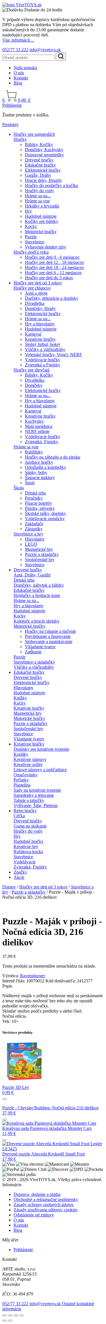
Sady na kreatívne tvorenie (37, 790)
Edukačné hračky (40, 165)
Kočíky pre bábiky (41, 221)
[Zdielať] (16, 1315)
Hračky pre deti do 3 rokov (49, 277)
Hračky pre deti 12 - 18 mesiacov (54, 262)
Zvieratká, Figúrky (41, 441)
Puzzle (31, 236)
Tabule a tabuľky (29, 800)
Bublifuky (34, 451)
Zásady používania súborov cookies (45, 1209)
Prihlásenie (12, 105)
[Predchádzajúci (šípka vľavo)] (4, 1320)
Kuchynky (34, 421)
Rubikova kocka (28, 851)
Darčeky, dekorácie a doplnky (51, 298)
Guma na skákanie (30, 826)
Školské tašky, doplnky (45, 513)
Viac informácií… (18, 40)
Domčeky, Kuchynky (44, 149)
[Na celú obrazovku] (10, 1315)
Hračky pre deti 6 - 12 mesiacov (53, 272)
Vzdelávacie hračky (42, 359)
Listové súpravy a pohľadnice (40, 769)
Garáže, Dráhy (38, 175)
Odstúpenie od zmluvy (34, 1214)
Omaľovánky (26, 774)
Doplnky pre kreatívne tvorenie (41, 749)
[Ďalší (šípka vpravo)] (10, 1320)
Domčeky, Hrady (40, 308)
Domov (9, 886)
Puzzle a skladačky (42, 554)
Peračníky (34, 498)
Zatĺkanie (33, 651)
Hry (28, 211)
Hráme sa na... (38, 195)
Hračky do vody (39, 190)
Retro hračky (25, 810)
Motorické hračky (41, 231)
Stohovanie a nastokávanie (48, 641)
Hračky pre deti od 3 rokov (38, 282)
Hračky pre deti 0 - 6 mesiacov (52, 257)
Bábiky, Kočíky (39, 144)
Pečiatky (21, 779)
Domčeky (33, 385)
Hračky (20, 139)
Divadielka (34, 303)
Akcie (19, 877)
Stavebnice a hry (28, 533)
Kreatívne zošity (28, 764)
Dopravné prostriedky (44, 154)
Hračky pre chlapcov (32, 288)
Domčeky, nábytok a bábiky (39, 585)
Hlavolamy (35, 539)
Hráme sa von (37, 200)
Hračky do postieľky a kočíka (51, 185)
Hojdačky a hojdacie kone (37, 595)
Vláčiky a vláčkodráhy (45, 349)
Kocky (31, 226)
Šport (29, 482)
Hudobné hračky (29, 841)
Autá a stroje (36, 293)
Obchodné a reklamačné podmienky (46, 1199)
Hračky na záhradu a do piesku (52, 457)
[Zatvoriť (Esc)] (21, 1315)
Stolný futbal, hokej (42, 344)
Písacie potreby (38, 503)
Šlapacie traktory (40, 477)
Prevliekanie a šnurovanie (48, 636)
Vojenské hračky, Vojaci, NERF (53, 354)
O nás (19, 72)
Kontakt (21, 77)
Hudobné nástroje (41, 216)
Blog (18, 83)
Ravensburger (32, 975)
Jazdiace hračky (39, 462)
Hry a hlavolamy (40, 323)
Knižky (20, 697)
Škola (19, 487)
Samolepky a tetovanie (34, 795)
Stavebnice (34, 241)
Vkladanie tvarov (40, 646)
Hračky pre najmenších (34, 134)
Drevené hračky (39, 159)
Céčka (19, 815)
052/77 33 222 (15, 49)
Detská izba (35, 492)
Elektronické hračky (43, 170)
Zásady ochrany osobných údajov (44, 1204)
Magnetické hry (39, 549)
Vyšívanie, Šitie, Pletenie (36, 805)
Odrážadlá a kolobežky (45, 467)
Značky (20, 872)
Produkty (10, 124)
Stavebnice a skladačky (34, 662)
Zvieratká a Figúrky (42, 364)
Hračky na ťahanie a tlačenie (50, 631)
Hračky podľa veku (31, 252)
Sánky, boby (36, 472)
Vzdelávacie (25, 861)
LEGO (31, 544)
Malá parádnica (38, 426)
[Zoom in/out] (4, 1315)
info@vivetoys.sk (45, 49)
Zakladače (34, 523)
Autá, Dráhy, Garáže (32, 574)
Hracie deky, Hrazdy (43, 180)
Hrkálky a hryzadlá (42, 206)
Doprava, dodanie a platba (37, 1194)
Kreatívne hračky (40, 339)
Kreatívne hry (26, 846)
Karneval (33, 334)
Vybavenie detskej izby (45, 247)
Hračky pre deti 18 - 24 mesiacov (54, 267)
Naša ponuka (25, 67)
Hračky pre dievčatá (31, 370)
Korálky (21, 754)
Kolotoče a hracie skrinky (36, 621)
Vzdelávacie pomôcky (45, 518)
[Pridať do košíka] (4, 1099)
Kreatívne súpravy (30, 759)
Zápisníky (34, 528)
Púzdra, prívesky (40, 508)
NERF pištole (37, 431)
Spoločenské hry (40, 559)
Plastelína (22, 785)
